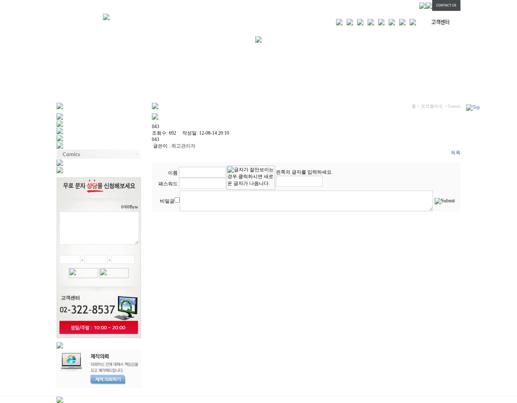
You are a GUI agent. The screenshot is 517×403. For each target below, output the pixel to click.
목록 (455, 153)
